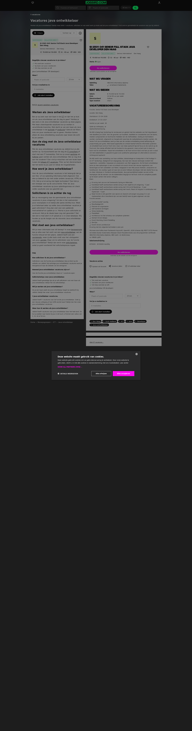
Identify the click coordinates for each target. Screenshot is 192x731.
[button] (96, 367)
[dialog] (96, 365)
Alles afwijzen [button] (101, 373)
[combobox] (136, 354)
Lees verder (124, 363)
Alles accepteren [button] (123, 373)
